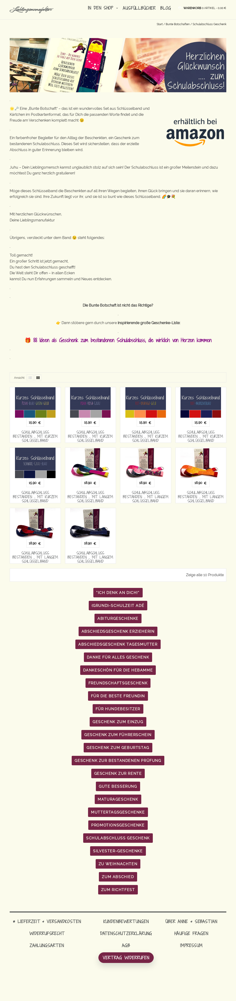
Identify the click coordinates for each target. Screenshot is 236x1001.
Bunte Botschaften (178, 24)
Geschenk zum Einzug (118, 722)
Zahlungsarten (47, 945)
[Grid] (38, 377)
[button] (204, 8)
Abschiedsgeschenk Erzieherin (118, 631)
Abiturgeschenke (118, 618)
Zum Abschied (118, 877)
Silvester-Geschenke (118, 851)
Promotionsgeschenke (118, 825)
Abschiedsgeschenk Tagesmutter (117, 644)
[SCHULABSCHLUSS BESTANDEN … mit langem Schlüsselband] (90, 463)
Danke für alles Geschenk (118, 657)
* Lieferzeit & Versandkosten (47, 921)
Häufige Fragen (191, 933)
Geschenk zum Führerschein (118, 735)
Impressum (191, 945)
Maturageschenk (118, 799)
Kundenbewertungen (126, 921)
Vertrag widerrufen (126, 957)
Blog (165, 8)
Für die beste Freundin (118, 696)
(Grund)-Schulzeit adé (118, 605)
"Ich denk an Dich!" (117, 592)
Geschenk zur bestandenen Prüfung (118, 760)
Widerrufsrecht (47, 933)
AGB (126, 945)
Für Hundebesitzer (118, 709)
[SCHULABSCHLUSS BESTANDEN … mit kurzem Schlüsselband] (35, 402)
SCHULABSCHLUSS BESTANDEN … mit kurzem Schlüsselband (35, 436)
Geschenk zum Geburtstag (118, 747)
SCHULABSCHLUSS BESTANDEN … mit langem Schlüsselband (90, 497)
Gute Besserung (118, 786)
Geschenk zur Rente (118, 773)
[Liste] (30, 377)
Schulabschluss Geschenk (118, 838)
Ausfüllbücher (139, 8)
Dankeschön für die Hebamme (118, 670)
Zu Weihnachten (118, 864)
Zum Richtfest (118, 890)
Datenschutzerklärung (126, 933)
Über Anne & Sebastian (191, 921)
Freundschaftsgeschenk (118, 683)
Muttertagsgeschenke (118, 812)
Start (160, 24)
